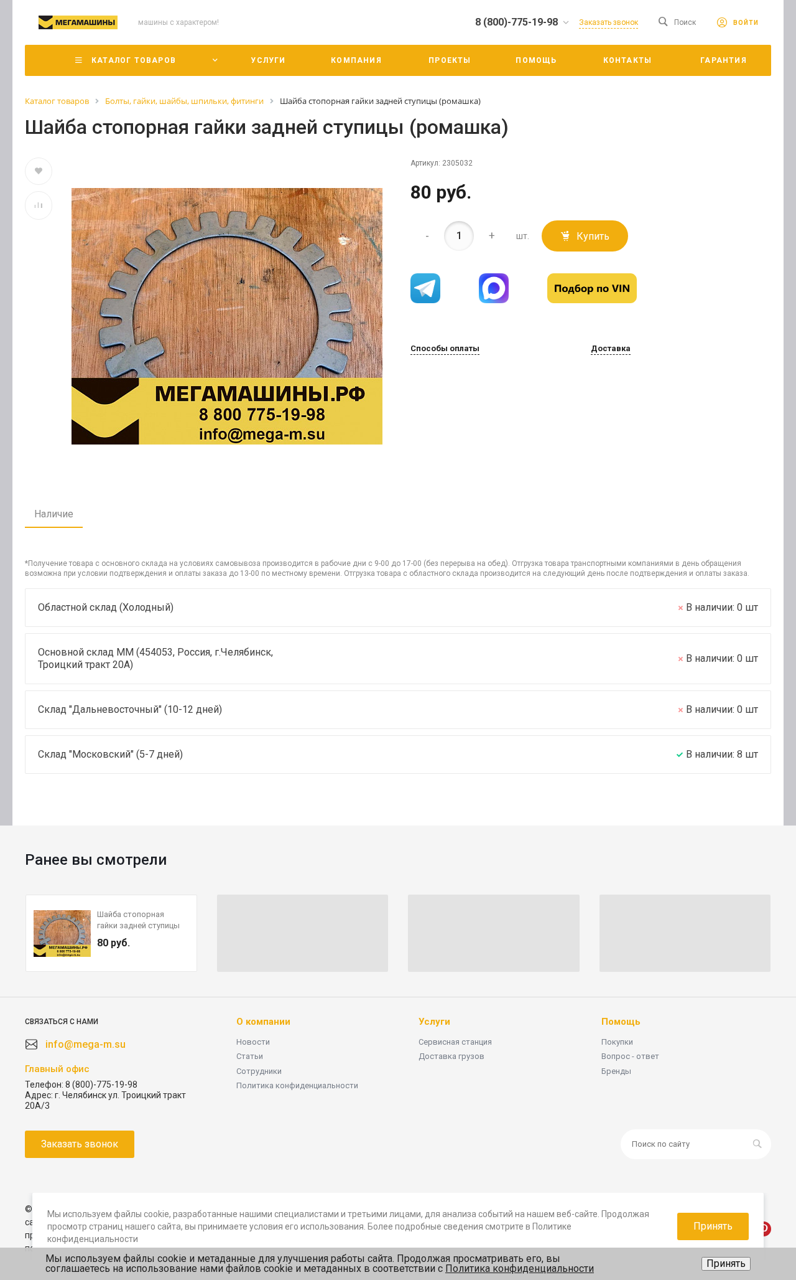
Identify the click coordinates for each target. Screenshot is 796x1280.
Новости (253, 1042)
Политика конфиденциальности (297, 1085)
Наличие (53, 514)
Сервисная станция (455, 1042)
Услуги (434, 1021)
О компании (263, 1021)
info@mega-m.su (85, 1044)
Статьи (249, 1056)
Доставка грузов (451, 1056)
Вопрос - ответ (630, 1056)
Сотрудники (259, 1071)
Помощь (621, 1021)
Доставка (611, 348)
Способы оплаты (444, 348)
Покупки (617, 1042)
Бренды (616, 1071)
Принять (726, 1263)
